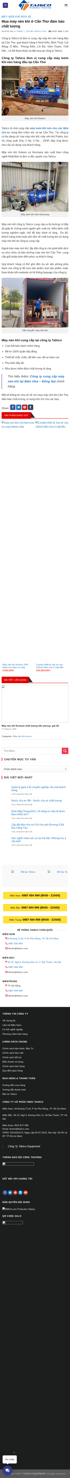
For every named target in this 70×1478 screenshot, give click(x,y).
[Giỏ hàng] (66, 5)
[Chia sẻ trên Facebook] (12, 407)
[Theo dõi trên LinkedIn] (20, 1192)
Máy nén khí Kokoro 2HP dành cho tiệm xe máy (15, 666)
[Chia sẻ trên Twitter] (18, 407)
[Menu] (5, 5)
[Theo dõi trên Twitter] (10, 1192)
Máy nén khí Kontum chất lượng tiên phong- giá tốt (30, 726)
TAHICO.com (40, 31)
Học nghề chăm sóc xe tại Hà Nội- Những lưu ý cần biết (38, 840)
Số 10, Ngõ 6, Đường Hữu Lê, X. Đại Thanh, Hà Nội (34, 962)
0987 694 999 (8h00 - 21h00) (41, 895)
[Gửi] (65, 751)
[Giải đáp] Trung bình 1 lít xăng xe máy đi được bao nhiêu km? (38, 813)
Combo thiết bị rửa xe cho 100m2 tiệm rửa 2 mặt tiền (49, 666)
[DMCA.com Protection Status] (18, 1209)
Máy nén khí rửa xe (16, 16)
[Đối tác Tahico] (27, 876)
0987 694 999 (15, 943)
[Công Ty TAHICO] (35, 5)
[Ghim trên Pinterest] (24, 407)
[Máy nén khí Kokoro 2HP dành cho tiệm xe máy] (18, 542)
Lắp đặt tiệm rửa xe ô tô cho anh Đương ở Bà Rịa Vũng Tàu (37, 826)
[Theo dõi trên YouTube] (25, 1192)
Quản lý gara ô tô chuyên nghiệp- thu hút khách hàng (38, 789)
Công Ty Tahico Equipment (24, 1146)
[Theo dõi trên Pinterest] (15, 1192)
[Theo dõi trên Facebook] (5, 1192)
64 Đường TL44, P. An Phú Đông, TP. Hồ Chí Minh (33, 938)
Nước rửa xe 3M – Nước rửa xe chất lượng (36, 800)
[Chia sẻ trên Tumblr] (30, 407)
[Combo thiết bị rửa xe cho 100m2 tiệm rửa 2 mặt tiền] (51, 542)
